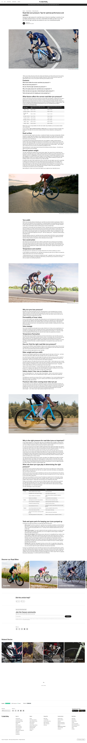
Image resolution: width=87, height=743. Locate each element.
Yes (18, 601)
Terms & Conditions (19, 727)
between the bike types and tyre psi (34, 102)
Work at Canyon (18, 725)
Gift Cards (45, 725)
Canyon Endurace (34, 140)
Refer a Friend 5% (46, 723)
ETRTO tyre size (60, 223)
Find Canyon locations (33, 719)
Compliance (17, 731)
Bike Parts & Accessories (75, 725)
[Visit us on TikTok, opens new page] (27, 629)
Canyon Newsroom (19, 726)
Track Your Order (60, 727)
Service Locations (60, 719)
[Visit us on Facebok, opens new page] (17, 629)
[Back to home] (43, 2)
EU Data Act (17, 732)
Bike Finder (45, 718)
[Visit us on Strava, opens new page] (25, 629)
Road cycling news (35, 10)
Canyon (24, 10)
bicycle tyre (25, 99)
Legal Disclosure (18, 728)
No (23, 601)
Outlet (73, 727)
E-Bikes (73, 722)
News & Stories (28, 10)
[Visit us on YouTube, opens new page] (22, 629)
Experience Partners (33, 726)
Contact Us (59, 728)
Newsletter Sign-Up (6, 710)
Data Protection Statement (26, 619)
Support (19, 1)
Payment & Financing (61, 722)
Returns (59, 725)
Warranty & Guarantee (61, 723)
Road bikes (73, 718)
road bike (26, 77)
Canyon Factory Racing (19, 721)
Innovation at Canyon (19, 719)
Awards (17, 723)
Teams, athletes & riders (33, 721)
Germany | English (82, 739)
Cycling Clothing (74, 726)
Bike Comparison (46, 722)
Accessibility (18, 734)
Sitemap (31, 730)
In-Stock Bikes (46, 719)
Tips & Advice (32, 723)
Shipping (59, 721)
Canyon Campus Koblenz (33, 725)
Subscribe (68, 616)
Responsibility (18, 722)
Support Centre (60, 718)
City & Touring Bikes (75, 723)
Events (31, 718)
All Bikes (73, 728)
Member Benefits (32, 727)
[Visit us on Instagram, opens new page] (19, 629)
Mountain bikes (74, 721)
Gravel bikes (74, 719)
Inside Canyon (18, 718)
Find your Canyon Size (47, 721)
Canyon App (31, 728)
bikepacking (34, 154)
